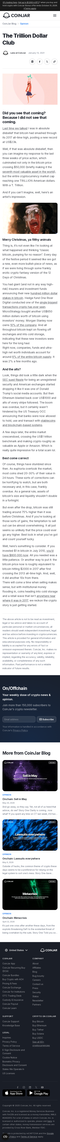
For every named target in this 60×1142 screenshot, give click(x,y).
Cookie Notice (9, 1057)
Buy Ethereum (39, 1025)
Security (36, 992)
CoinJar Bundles (10, 975)
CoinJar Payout (10, 1004)
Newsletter (37, 1000)
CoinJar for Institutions (13, 991)
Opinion (24, 23)
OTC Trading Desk (12, 995)
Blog (34, 971)
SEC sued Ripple (13, 379)
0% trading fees (10, 2)
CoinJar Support (10, 1021)
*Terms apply (30, 8)
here (49, 1121)
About (35, 963)
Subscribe (48, 719)
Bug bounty (38, 976)
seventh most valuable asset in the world (28, 171)
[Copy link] (54, 62)
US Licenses (8, 1073)
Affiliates (36, 967)
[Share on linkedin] (32, 62)
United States (16, 950)
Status (35, 996)
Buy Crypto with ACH (13, 979)
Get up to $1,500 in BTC (28, 2)
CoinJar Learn (9, 1008)
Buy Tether (38, 1029)
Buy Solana (38, 1033)
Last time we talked (14, 128)
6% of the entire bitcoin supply (31, 356)
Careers (36, 980)
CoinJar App (8, 963)
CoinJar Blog (9, 23)
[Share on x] (47, 62)
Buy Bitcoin (38, 1021)
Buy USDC (37, 1038)
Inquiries (6, 1037)
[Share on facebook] (40, 62)
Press (35, 988)
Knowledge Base (11, 1025)
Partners (36, 1004)
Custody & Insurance (12, 1000)
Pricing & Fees (9, 983)
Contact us (37, 984)
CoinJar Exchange (11, 987)
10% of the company (23, 325)
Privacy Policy (20, 730)
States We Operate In (13, 1069)
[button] (55, 15)
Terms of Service (11, 1045)
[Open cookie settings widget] (5, 1136)
